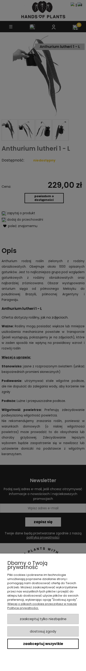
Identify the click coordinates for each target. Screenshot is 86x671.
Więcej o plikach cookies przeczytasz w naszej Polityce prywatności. (42, 606)
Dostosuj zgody (43, 631)
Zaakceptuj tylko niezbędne (43, 618)
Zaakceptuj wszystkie (43, 643)
